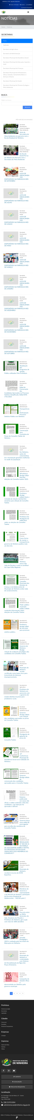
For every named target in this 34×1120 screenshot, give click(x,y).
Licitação (3, 1035)
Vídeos (3, 1049)
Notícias (3, 1047)
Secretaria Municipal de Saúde (12, 81)
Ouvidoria (23, 4)
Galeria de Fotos (5, 1044)
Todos (5, 41)
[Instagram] (9, 1071)
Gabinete (6, 45)
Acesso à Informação (14, 4)
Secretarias (4, 1011)
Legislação (3, 1013)
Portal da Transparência (27, 7)
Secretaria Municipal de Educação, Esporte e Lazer (16, 63)
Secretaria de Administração (11, 53)
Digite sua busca (6, 100)
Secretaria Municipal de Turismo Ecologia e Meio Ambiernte (16, 86)
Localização (17, 1081)
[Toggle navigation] (28, 12)
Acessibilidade (29, 4)
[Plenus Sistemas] (17, 1117)
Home (3, 27)
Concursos (4, 1022)
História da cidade (5, 1009)
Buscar (28, 107)
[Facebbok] (3, 1071)
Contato (18, 1076)
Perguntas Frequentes (17, 1087)
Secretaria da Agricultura (10, 49)
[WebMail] (14, 1071)
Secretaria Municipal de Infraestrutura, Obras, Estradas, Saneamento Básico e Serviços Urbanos (15, 75)
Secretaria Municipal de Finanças (13, 68)
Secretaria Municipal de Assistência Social (16, 58)
